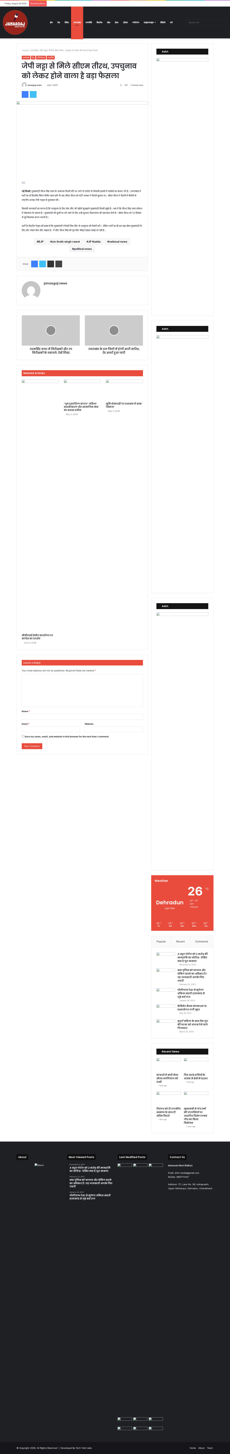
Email (25, 724)
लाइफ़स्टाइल (149, 22)
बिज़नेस (99, 22)
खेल (108, 22)
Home (25, 50)
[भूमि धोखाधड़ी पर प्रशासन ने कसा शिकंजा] (124, 390)
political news (83, 248)
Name (26, 711)
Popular (161, 941)
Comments (201, 941)
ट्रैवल (125, 22)
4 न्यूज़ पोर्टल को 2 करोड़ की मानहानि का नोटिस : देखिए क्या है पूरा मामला (192, 957)
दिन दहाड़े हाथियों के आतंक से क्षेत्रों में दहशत (196, 1076)
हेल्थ (116, 22)
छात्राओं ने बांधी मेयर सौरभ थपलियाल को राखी (167, 1078)
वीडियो (162, 22)
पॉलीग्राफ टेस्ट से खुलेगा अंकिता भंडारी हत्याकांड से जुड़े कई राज (191, 993)
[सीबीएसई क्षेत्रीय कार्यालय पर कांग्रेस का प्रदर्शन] (40, 506)
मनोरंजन (136, 22)
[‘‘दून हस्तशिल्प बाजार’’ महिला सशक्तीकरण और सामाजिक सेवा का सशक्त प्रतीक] (82, 390)
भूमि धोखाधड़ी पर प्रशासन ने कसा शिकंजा (124, 405)
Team (210, 1448)
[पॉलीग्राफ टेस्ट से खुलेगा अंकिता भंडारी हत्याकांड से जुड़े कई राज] (165, 994)
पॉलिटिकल (41, 57)
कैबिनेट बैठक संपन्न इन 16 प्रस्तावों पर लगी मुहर (192, 1007)
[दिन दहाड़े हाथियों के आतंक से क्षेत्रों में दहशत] (196, 1065)
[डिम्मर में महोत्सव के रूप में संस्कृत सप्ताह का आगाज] (140, 1431)
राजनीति (89, 22)
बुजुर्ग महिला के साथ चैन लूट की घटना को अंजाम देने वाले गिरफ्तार (192, 1024)
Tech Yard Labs (84, 1448)
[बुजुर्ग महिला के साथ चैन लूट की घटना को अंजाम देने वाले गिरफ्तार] (165, 1025)
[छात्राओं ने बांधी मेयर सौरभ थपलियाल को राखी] (168, 1065)
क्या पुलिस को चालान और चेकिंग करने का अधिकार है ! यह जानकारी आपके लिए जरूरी (192, 975)
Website (89, 724)
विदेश (67, 22)
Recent (180, 941)
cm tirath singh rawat (66, 241)
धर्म (171, 22)
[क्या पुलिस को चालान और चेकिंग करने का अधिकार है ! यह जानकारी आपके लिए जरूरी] (165, 974)
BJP (40, 241)
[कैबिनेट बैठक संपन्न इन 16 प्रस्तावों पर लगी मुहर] (165, 1010)
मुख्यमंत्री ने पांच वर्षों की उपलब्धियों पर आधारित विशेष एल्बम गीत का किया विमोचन (195, 1116)
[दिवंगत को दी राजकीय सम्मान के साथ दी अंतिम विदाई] (168, 1098)
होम (51, 22)
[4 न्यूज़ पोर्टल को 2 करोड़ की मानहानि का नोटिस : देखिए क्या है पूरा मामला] (165, 958)
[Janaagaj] (15, 22)
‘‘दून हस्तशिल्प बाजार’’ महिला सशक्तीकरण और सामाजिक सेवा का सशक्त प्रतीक (81, 407)
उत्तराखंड (77, 22)
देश (58, 22)
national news (118, 241)
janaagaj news (35, 85)
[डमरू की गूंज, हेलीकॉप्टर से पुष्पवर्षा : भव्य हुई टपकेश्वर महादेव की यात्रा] (156, 1421)
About (201, 1448)
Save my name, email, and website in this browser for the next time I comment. (67, 736)
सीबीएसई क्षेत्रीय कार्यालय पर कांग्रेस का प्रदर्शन (37, 637)
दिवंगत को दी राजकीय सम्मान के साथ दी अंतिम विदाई (168, 1112)
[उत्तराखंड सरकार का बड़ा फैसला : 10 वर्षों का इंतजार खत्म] (125, 1431)
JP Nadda (94, 241)
